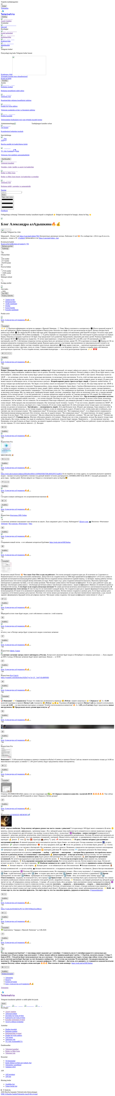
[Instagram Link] (18, 1006)
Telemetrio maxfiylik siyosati (27, 1094)
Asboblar (5, 81)
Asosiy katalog (10, 1012)
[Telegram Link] (6, 1006)
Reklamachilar (10, 302)
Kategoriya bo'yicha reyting (15, 1018)
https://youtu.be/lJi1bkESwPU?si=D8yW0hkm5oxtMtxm (21, 909)
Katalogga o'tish (6, 74)
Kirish (4, 195)
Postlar (7, 306)
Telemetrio (9, 978)
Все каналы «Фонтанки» (18, 524)
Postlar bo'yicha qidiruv (13, 1035)
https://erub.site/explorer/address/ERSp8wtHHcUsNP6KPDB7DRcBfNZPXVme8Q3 (31, 474)
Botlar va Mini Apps (12, 1051)
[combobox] (11, 192)
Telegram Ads (10, 1039)
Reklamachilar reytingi (13, 1033)
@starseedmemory (96, 890)
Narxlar (3, 190)
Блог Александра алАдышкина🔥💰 (15, 320)
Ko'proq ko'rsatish (7, 974)
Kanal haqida (10, 308)
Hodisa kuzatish (11, 1029)
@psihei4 (21, 238)
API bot (8, 1076)
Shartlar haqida (11, 1094)
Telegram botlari (11, 1014)
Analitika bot (10, 1084)
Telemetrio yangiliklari (13, 1065)
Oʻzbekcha (7, 1090)
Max (30, 524)
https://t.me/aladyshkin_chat (49, 238)
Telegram (4, 524)
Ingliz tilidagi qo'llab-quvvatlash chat (18, 1063)
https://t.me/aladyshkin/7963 (30, 236)
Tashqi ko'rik (10, 300)
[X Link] (39, 1006)
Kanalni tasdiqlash (11, 310)
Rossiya (8, 980)
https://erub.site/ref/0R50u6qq (60, 542)
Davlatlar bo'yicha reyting (14, 1016)
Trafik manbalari (11, 304)
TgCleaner (9, 1037)
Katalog (4, 17)
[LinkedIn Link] (30, 1006)
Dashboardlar (6, 159)
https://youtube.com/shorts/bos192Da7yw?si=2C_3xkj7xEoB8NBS (25, 677)
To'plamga (5, 248)
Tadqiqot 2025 (10, 1067)
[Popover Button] (6, 230)
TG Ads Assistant (14, 1041)
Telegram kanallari (12, 1049)
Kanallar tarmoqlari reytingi (15, 1020)
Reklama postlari (7, 246)
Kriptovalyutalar (11, 982)
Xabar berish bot (11, 1086)
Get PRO (5, 293)
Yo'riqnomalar (10, 1061)
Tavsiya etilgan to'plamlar (14, 1022)
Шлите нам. (83, 522)
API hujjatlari (10, 1074)
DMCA (3, 1094)
